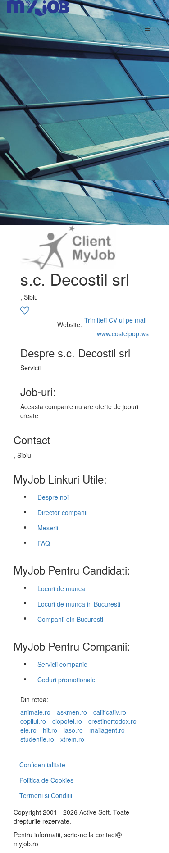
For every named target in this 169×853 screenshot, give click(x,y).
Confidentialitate (42, 764)
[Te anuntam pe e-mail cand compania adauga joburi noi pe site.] (24, 310)
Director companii (62, 512)
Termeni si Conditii (45, 795)
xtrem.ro (72, 739)
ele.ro (28, 729)
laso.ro (73, 729)
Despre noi (53, 497)
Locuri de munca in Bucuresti (78, 603)
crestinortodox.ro (112, 720)
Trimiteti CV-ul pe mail (115, 319)
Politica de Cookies (46, 780)
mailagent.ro (107, 729)
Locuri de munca (61, 588)
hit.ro (50, 729)
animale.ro (35, 711)
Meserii (47, 527)
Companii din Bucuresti (70, 619)
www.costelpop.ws (123, 333)
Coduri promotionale (66, 679)
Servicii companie (62, 664)
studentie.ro (37, 739)
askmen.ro (72, 711)
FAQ (43, 542)
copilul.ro (33, 720)
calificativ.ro (109, 711)
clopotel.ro (67, 720)
